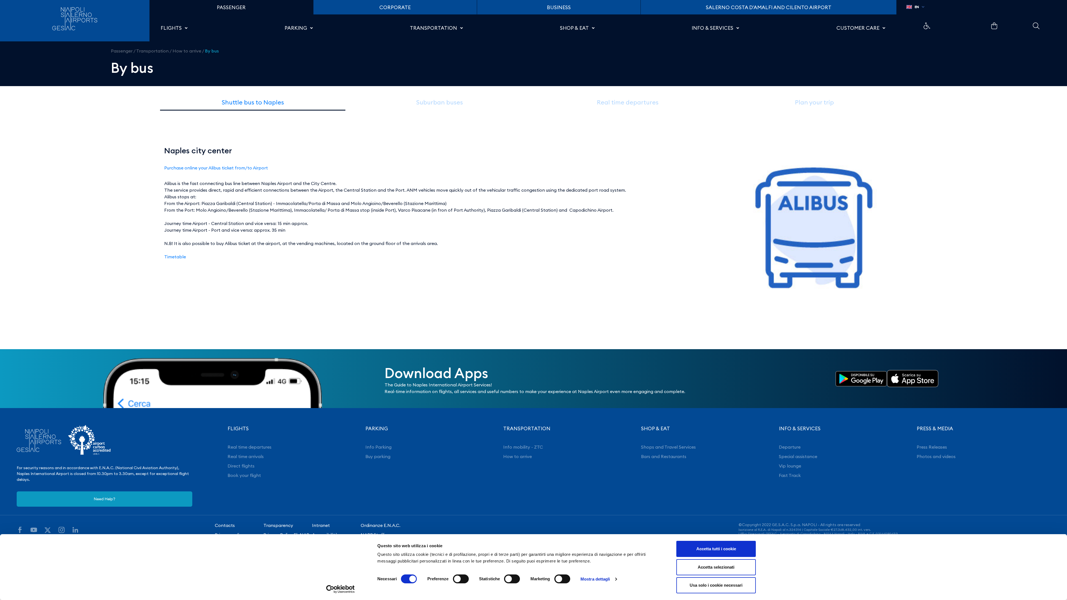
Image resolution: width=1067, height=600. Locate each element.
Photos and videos (936, 456)
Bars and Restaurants (663, 456)
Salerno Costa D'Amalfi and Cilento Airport (768, 7)
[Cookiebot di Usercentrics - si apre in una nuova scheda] (340, 589)
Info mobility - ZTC (523, 447)
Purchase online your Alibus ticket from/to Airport (216, 168)
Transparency (278, 525)
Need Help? (104, 498)
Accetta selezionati (716, 567)
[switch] (461, 578)
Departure (790, 447)
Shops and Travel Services (668, 447)
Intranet (321, 525)
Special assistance (798, 456)
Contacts (225, 525)
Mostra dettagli (595, 579)
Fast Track (790, 475)
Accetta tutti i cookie (716, 548)
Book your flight (244, 475)
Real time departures (249, 447)
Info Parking (378, 447)
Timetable (175, 256)
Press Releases (932, 447)
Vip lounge (790, 466)
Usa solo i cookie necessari (716, 585)
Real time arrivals (246, 456)
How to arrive (187, 51)
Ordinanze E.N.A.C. (380, 525)
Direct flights (241, 466)
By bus (212, 51)
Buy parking (377, 456)
